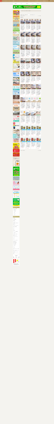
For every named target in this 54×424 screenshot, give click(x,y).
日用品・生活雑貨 (14, 242)
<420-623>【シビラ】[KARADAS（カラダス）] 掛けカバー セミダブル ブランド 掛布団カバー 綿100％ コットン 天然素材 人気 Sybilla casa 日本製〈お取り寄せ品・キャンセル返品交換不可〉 (39, 145)
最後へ (40, 15)
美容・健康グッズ (14, 241)
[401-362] (28, 60)
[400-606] (23, 21)
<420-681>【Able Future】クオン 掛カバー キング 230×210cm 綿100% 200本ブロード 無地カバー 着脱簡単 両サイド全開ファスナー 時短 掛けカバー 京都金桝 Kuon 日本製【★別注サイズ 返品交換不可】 (23, 105)
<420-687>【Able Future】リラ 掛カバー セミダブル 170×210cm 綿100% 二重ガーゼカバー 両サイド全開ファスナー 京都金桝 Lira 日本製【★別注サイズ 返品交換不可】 (33, 78)
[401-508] (23, 60)
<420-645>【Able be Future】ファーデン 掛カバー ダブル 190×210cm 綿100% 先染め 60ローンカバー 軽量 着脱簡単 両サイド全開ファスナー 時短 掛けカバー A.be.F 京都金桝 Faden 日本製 (28, 39)
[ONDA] (23, 127)
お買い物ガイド (38, 3)
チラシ (21, 3)
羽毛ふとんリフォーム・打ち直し (16, 248)
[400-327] (23, 47)
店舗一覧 (16, 3)
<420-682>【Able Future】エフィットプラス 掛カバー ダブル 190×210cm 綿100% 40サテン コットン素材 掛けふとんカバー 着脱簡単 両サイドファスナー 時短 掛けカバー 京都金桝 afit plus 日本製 (33, 105)
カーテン (14, 237)
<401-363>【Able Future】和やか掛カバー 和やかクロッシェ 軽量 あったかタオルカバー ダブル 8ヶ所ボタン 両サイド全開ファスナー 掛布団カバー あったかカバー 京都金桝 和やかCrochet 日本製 (28, 66)
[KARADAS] (23, 139)
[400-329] (33, 73)
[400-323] (28, 99)
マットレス (14, 221)
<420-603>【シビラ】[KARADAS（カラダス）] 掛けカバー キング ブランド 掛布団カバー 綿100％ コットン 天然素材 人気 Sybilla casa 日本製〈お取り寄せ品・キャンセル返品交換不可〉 (23, 144)
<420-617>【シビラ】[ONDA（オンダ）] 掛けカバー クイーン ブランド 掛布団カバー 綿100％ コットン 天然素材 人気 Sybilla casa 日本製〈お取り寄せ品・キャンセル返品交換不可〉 (28, 132)
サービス (33, 3)
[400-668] (33, 60)
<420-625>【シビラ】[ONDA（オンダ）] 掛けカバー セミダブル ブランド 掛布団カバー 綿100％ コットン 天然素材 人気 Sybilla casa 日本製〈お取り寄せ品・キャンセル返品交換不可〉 (39, 132)
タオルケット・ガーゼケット (15, 225)
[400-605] (23, 34)
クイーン (15, 213)
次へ (39, 15)
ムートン (14, 246)
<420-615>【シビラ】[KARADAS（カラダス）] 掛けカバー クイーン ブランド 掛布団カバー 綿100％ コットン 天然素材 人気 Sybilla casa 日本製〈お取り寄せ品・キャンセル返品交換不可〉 (28, 145)
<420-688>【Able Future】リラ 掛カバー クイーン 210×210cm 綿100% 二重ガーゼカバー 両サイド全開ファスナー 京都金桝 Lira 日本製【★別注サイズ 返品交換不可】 (23, 91)
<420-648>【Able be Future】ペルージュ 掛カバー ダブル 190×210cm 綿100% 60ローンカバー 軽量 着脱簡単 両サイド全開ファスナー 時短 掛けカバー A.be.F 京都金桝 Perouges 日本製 (28, 26)
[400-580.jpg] (33, 86)
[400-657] (33, 113)
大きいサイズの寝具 (15, 208)
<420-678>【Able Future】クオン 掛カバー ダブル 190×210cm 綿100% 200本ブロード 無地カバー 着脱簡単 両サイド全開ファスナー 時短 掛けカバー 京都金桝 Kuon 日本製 (33, 91)
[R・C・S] (38, 113)
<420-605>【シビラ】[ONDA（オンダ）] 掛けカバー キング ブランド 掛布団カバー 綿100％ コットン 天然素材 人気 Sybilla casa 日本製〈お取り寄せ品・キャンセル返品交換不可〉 (23, 132)
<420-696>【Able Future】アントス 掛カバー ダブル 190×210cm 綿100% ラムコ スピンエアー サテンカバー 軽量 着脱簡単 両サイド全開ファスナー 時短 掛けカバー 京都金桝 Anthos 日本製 (39, 66)
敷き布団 (14, 220)
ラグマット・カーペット (15, 236)
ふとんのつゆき (1, 1)
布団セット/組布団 (15, 226)
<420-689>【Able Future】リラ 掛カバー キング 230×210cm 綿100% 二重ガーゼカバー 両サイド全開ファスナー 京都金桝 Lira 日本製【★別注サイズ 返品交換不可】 (28, 91)
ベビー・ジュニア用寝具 (15, 231)
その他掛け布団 (14, 219)
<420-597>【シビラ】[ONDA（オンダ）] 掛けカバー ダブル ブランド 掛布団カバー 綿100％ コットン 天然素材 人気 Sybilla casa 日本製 (33, 132)
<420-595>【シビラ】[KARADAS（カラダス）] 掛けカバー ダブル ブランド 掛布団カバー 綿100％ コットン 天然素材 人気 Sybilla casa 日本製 (33, 144)
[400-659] (28, 113)
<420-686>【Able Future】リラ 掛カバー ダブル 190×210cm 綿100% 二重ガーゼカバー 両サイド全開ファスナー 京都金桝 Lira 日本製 (39, 78)
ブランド (14, 247)
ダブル (14, 212)
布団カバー (14, 230)
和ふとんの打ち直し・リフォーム (16, 250)
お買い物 (27, 3)
